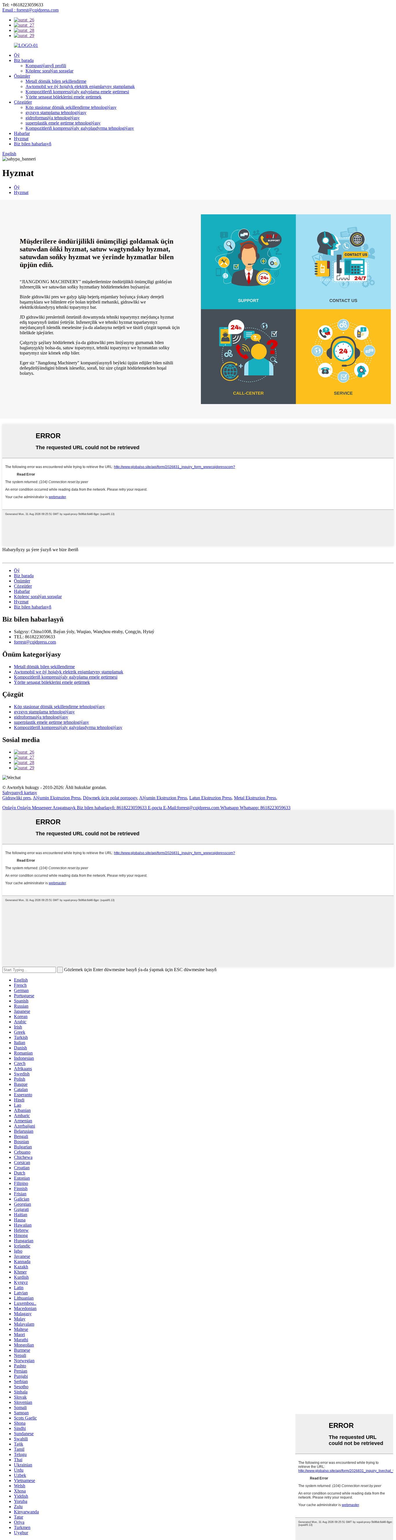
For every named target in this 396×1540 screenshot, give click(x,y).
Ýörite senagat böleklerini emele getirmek (63, 96)
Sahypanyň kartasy (19, 792)
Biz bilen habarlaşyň (32, 143)
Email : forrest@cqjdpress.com (30, 10)
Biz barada (24, 60)
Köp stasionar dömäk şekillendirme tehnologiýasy (71, 107)
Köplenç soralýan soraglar (49, 70)
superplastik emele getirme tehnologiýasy (63, 122)
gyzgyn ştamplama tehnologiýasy (56, 112)
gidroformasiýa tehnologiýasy (53, 117)
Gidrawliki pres (16, 797)
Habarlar (22, 133)
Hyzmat (21, 138)
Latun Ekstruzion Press (210, 797)
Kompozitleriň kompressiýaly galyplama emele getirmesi (77, 91)
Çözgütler (23, 102)
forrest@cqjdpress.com (35, 642)
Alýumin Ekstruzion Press (57, 797)
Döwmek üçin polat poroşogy (110, 797)
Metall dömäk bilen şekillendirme (56, 81)
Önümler (22, 76)
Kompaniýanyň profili (46, 65)
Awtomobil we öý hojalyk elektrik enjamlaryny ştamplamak (80, 86)
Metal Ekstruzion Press (255, 797)
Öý (17, 55)
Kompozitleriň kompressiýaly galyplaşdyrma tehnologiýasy (80, 128)
